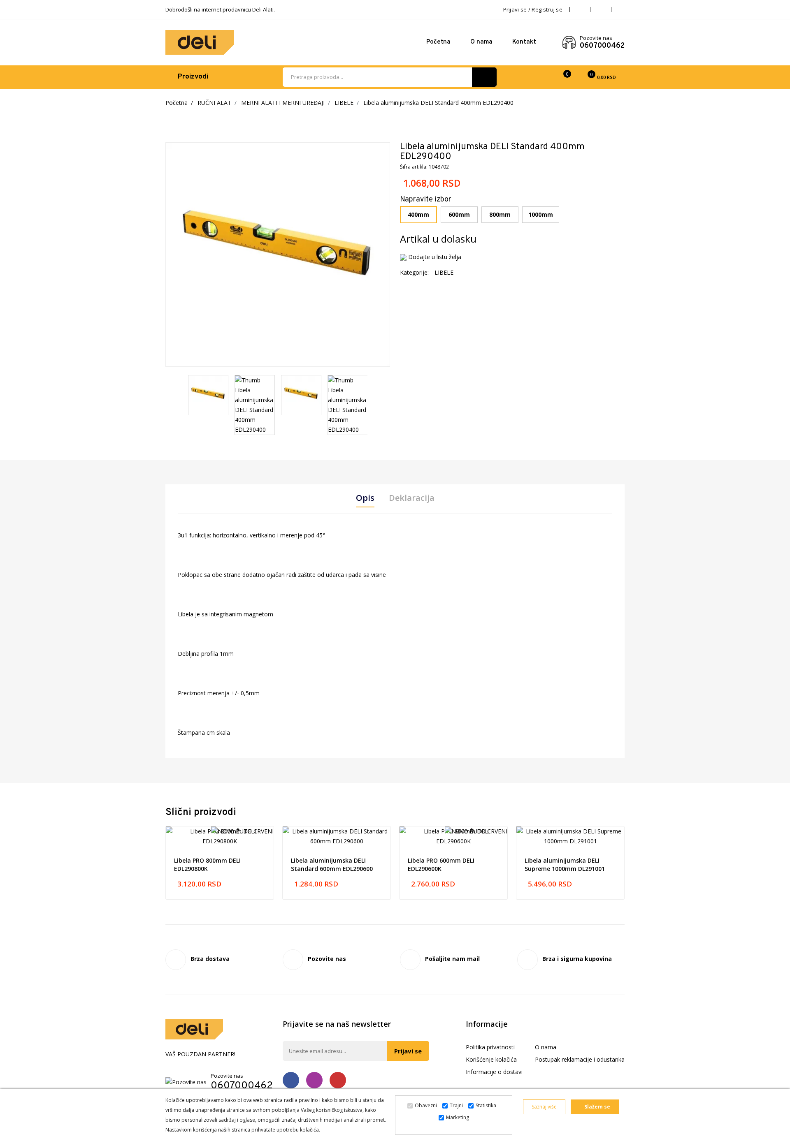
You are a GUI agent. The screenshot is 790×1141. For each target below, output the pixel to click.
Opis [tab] (365, 498)
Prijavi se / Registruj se (533, 9)
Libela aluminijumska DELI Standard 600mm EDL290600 (332, 864)
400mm (418, 214)
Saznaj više (544, 1106)
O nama (481, 42)
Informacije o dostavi (494, 1072)
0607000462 (602, 46)
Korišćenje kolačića (491, 1059)
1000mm (540, 214)
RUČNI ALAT (214, 102)
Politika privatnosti (490, 1047)
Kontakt (524, 42)
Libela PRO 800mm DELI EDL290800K (207, 864)
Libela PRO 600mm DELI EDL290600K (441, 864)
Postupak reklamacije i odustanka (580, 1059)
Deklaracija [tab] (411, 498)
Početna (438, 42)
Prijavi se (408, 1051)
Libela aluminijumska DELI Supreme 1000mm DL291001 (565, 864)
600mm (459, 214)
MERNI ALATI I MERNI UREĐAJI (283, 102)
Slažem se (596, 1106)
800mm (500, 214)
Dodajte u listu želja (434, 257)
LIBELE (344, 102)
